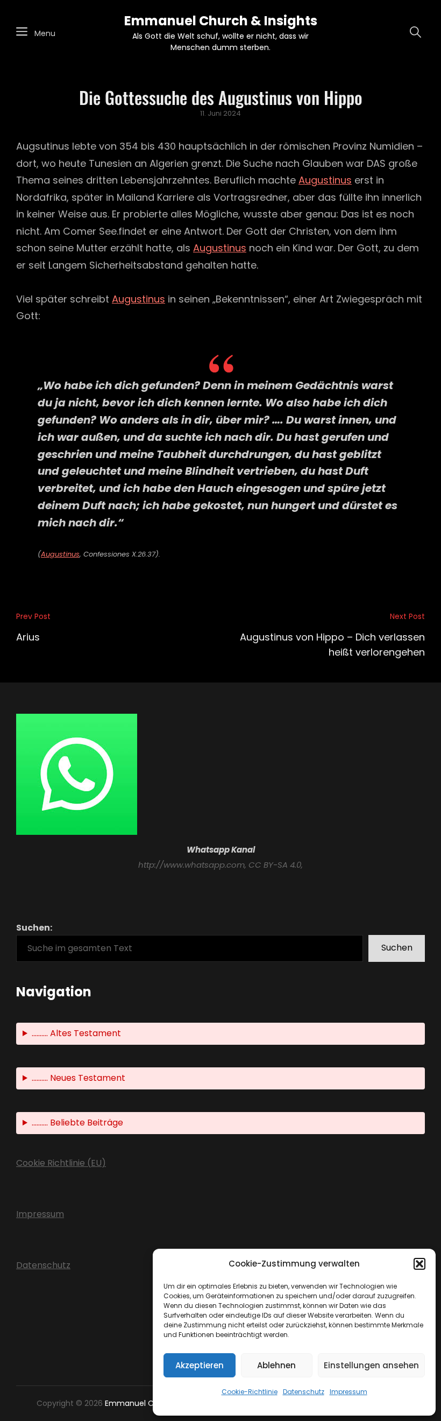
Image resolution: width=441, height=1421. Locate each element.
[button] (419, 1263)
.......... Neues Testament (78, 1078)
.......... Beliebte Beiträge (77, 1122)
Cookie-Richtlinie (250, 1391)
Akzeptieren (199, 1365)
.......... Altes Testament (76, 1033)
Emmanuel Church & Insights (220, 21)
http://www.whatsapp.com (191, 864)
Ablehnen (276, 1365)
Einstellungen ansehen (371, 1365)
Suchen (396, 947)
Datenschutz (303, 1391)
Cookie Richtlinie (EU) (61, 1163)
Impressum (348, 1391)
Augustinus (325, 180)
